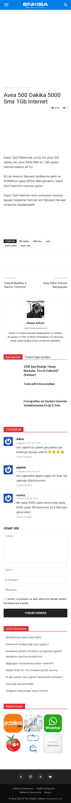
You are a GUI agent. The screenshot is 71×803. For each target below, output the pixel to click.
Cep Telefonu (24, 87)
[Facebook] (20, 776)
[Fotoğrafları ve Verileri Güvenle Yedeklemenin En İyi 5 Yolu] (13, 405)
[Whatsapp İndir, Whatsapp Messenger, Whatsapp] (52, 731)
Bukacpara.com (54, 798)
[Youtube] (50, 776)
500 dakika (24, 241)
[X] (40, 776)
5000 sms (37, 241)
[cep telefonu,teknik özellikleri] (33, 731)
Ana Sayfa (9, 87)
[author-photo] (35, 317)
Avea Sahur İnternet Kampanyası (55, 285)
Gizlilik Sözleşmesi (45, 788)
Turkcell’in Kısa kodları (39, 384)
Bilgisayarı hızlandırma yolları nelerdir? (30, 663)
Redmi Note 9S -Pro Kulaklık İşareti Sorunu (32, 670)
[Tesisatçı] (33, 752)
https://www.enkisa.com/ (36, 328)
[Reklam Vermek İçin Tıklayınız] (52, 752)
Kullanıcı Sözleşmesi (23, 788)
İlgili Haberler (13, 357)
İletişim (47, 792)
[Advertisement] (35, 49)
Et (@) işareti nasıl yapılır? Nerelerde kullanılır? (34, 677)
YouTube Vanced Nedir (20, 684)
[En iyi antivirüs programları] (13, 731)
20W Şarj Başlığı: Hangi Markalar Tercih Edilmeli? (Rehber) (41, 371)
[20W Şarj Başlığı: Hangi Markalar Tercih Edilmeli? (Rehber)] (13, 371)
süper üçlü (26, 245)
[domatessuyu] (13, 752)
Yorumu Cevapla (24, 457)
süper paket (11, 245)
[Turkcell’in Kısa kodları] (13, 388)
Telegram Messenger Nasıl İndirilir (27, 690)
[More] (45, 261)
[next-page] (11, 419)
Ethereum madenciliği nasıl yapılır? (27, 644)
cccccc (20, 495)
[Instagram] (30, 776)
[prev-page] (6, 419)
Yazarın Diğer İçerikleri (37, 357)
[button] (6, 5)
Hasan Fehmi (35, 323)
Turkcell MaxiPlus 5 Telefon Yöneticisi (15, 285)
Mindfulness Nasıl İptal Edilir (23, 637)
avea (48, 241)
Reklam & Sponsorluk (30, 792)
